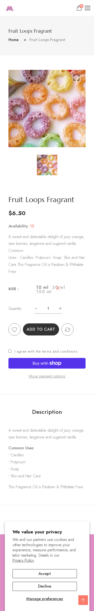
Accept (44, 573)
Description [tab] (47, 412)
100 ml (44, 292)
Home (13, 40)
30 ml (58, 287)
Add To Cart (41, 329)
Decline (44, 586)
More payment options (47, 376)
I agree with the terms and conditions (46, 351)
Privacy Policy (23, 560)
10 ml (42, 287)
